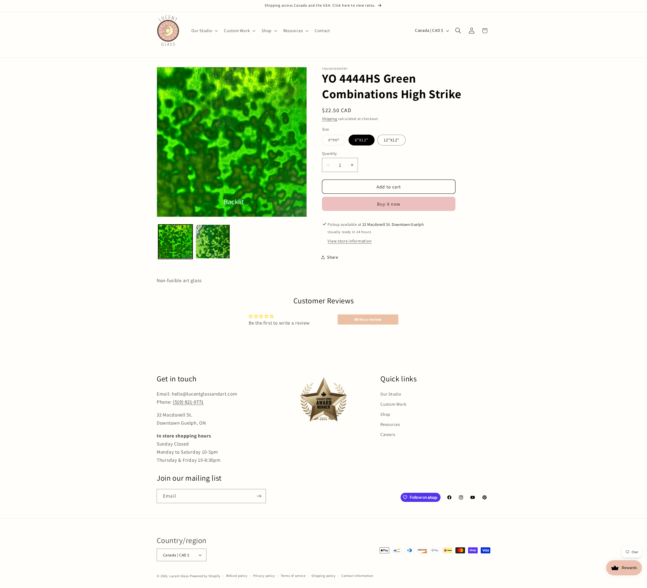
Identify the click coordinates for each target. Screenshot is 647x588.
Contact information (357, 576)
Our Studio (390, 394)
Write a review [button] (367, 319)
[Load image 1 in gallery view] (175, 242)
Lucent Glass (179, 576)
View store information (350, 241)
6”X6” (337, 141)
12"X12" (391, 140)
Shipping (329, 118)
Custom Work (393, 404)
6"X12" (361, 140)
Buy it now (388, 204)
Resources (390, 424)
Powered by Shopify (205, 576)
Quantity (329, 153)
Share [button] (332, 257)
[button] (204, 30)
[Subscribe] (259, 496)
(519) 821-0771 (188, 402)
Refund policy (236, 576)
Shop (385, 414)
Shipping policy (323, 576)
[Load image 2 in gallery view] (213, 242)
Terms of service (293, 576)
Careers (387, 434)
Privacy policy (264, 576)
